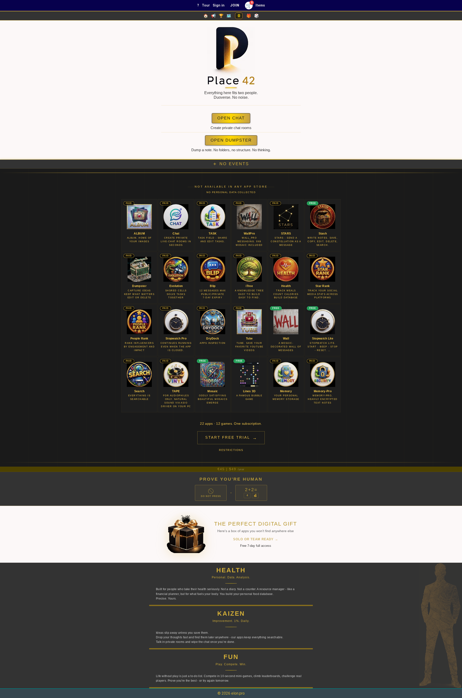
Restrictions (231, 450)
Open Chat (231, 118)
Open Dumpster (231, 140)
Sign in (219, 5)
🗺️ (228, 15)
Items (260, 5)
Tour (206, 5)
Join (234, 5)
